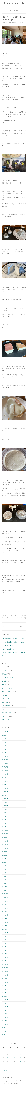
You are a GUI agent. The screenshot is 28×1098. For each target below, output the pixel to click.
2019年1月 (5, 1024)
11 (7, 1058)
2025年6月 (5, 756)
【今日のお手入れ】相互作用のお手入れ (7, 616)
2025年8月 (5, 749)
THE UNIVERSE (6, 670)
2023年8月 (5, 834)
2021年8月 (5, 915)
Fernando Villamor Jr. (19, 1095)
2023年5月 (5, 844)
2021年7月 (5, 918)
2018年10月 (5, 1035)
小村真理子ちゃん (6, 698)
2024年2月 (5, 812)
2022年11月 (5, 865)
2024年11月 (5, 781)
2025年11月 (5, 738)
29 (20, 1065)
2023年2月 (5, 855)
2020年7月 (5, 961)
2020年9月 (5, 954)
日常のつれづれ (6, 705)
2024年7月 (5, 795)
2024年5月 (5, 802)
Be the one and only (14, 3)
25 (7, 1065)
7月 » (7, 1070)
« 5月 (3, 1070)
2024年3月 (5, 809)
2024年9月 (5, 788)
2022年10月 (5, 869)
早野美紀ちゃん (6, 709)
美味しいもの (22, 609)
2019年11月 (5, 989)
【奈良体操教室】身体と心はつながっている (13, 642)
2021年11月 (5, 904)
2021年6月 (5, 922)
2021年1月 (5, 939)
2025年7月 (5, 753)
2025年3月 (5, 767)
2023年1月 (5, 858)
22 (20, 1061)
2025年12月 (5, 735)
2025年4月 (5, 763)
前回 (3, 97)
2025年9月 (5, 745)
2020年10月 (5, 950)
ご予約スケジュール (7, 645)
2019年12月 (5, 985)
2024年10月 (5, 784)
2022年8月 (5, 872)
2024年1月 (5, 816)
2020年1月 (5, 982)
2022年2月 (5, 894)
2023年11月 (5, 823)
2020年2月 (5, 978)
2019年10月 (5, 992)
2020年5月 (5, 968)
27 (14, 1065)
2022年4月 (5, 887)
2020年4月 (5, 971)
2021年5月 (5, 925)
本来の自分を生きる (7, 712)
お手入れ (4, 674)
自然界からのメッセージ (8, 720)
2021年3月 (5, 932)
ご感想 (4, 681)
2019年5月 (5, 1010)
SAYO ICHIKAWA (19, 22)
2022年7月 (5, 876)
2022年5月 (5, 883)
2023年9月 (5, 830)
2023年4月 (5, 848)
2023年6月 (5, 841)
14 (17, 1058)
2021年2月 (5, 936)
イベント (16, 609)
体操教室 (4, 695)
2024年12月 (5, 777)
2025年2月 (5, 770)
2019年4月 (5, 1013)
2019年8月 (5, 999)
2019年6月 (5, 1006)
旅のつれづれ (5, 702)
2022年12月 (5, 862)
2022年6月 (5, 879)
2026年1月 (5, 731)
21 (17, 1061)
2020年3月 (5, 975)
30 (24, 1065)
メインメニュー (15, 10)
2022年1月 (5, 897)
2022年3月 (5, 890)
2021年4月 (5, 929)
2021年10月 (5, 908)
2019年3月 (5, 1017)
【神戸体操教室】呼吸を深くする (11, 649)
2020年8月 (5, 957)
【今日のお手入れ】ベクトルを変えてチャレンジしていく (20, 617)
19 (10, 1061)
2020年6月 (5, 964)
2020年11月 (5, 947)
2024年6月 (5, 798)
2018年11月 (5, 1031)
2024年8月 (5, 791)
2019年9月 (5, 996)
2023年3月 (5, 851)
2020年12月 (5, 943)
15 (20, 1058)
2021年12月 (5, 901)
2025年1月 (5, 774)
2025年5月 (5, 760)
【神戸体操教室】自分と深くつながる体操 (13, 638)
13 (14, 1058)
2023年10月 (5, 827)
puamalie (10, 609)
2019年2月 (5, 1021)
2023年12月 (5, 820)
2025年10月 (5, 742)
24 (4, 1065)
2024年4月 (5, 805)
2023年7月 (5, 837)
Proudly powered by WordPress (14, 1093)
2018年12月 (5, 1028)
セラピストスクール (7, 688)
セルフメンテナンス (7, 691)
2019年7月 (5, 1003)
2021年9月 (5, 911)
